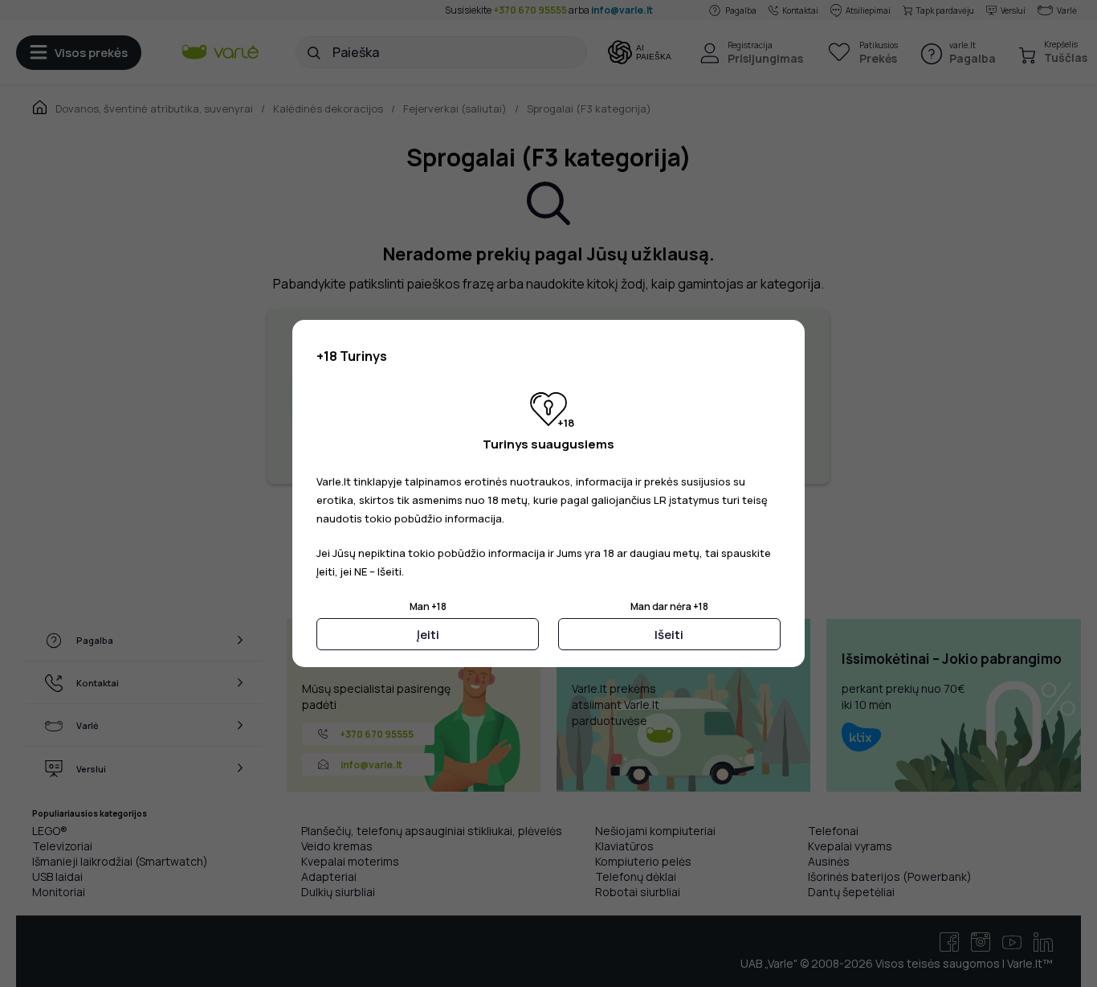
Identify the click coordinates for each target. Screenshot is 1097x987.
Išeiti (669, 634)
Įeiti (428, 634)
